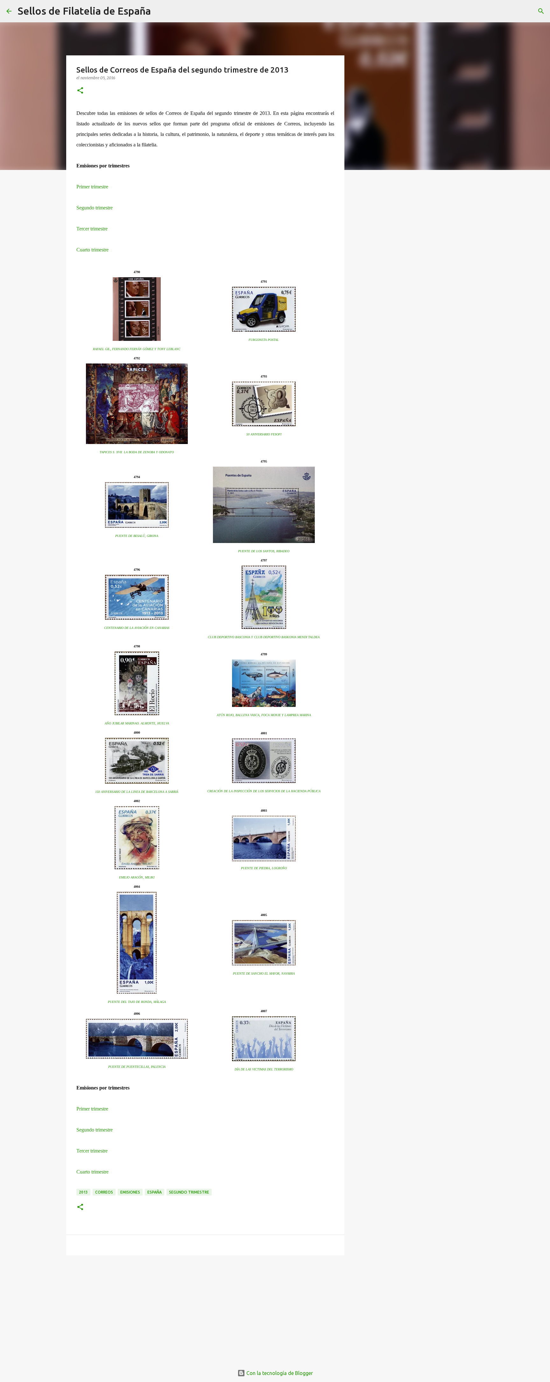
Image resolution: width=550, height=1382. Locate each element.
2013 (83, 1192)
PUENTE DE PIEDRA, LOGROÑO (264, 868)
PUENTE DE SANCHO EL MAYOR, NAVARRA (264, 973)
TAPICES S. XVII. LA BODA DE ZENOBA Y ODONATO (137, 452)
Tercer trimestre (92, 228)
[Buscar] (160, 11)
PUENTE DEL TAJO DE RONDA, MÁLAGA (137, 1002)
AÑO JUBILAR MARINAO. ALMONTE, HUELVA (137, 723)
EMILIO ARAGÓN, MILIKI (136, 877)
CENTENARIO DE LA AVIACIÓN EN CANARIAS (136, 628)
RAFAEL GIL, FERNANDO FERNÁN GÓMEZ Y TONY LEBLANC (136, 349)
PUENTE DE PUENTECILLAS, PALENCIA (137, 1066)
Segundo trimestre (94, 207)
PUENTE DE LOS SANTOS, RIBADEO (263, 551)
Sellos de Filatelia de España (84, 11)
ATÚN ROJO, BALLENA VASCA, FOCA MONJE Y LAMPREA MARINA (264, 715)
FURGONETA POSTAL (264, 340)
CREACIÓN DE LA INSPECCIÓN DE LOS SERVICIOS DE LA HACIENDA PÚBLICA (264, 791)
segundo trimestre (189, 1192)
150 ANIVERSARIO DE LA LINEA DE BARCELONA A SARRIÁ (136, 791)
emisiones (130, 1192)
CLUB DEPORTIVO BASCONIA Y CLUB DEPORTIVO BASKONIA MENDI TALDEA (264, 637)
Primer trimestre (92, 186)
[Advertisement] (205, 1309)
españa (154, 1192)
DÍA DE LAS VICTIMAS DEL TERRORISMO (264, 1069)
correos (104, 1192)
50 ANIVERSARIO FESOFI (263, 434)
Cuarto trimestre (92, 249)
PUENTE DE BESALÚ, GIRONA (136, 536)
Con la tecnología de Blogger (279, 1373)
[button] (80, 91)
